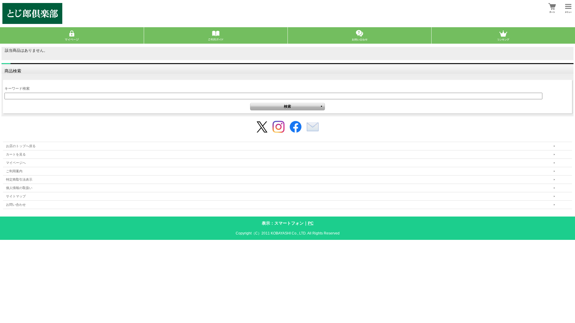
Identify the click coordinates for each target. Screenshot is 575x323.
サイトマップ (16, 196)
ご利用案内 (14, 171)
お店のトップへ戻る (21, 146)
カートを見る (16, 154)
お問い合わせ (16, 204)
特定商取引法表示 (19, 179)
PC (311, 223)
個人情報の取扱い (19, 188)
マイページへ (16, 162)
